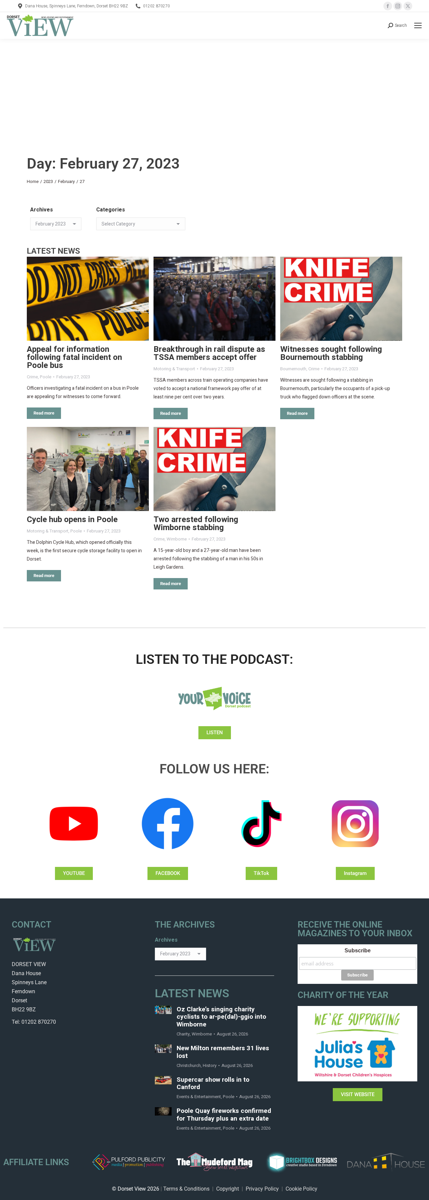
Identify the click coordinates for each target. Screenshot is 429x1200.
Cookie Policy (301, 1189)
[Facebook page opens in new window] (387, 6)
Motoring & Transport (174, 369)
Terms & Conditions (186, 1189)
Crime (32, 377)
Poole (45, 377)
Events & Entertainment (199, 1096)
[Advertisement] (214, 89)
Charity (183, 1034)
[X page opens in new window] (408, 6)
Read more (44, 413)
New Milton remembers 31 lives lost (223, 1052)
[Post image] (88, 299)
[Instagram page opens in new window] (397, 6)
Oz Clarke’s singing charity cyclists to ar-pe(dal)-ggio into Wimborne (221, 1017)
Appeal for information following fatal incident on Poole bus (74, 357)
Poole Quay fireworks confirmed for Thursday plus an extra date (224, 1115)
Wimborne (177, 539)
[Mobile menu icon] (418, 25)
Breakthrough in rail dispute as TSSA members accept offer (209, 353)
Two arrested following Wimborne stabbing (196, 523)
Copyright (227, 1189)
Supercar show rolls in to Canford (213, 1083)
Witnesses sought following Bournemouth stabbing (331, 353)
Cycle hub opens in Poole (72, 519)
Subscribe (358, 950)
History (210, 1065)
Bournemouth (293, 369)
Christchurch (189, 1065)
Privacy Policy (262, 1189)
